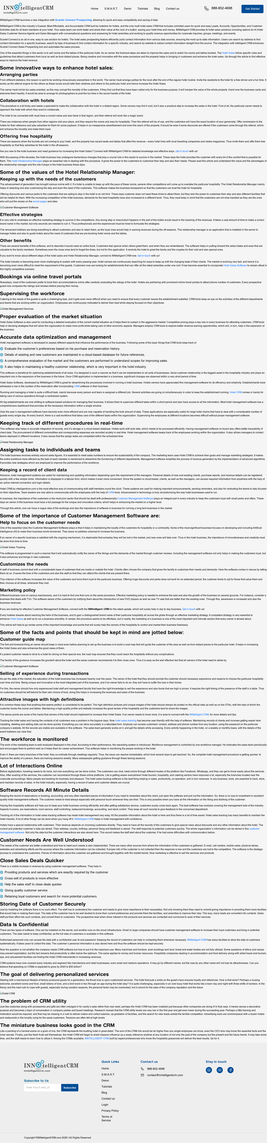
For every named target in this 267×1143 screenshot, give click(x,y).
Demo (127, 8)
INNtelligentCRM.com (49, 1138)
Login (105, 1104)
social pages (40, 201)
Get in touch (182, 151)
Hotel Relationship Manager (27, 161)
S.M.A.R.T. (111, 8)
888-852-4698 (156, 1069)
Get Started (252, 9)
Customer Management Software (135, 498)
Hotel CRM (236, 392)
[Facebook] (230, 1070)
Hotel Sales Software (235, 265)
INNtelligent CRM (199, 715)
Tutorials (143, 8)
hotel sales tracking (125, 721)
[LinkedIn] (209, 1070)
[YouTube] (220, 1070)
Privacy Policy (110, 1110)
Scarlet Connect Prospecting (73, 20)
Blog (157, 8)
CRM (77, 386)
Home (94, 8)
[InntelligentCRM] (28, 8)
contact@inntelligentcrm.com (165, 1075)
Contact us (172, 8)
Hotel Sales (228, 53)
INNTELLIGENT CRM (97, 1038)
